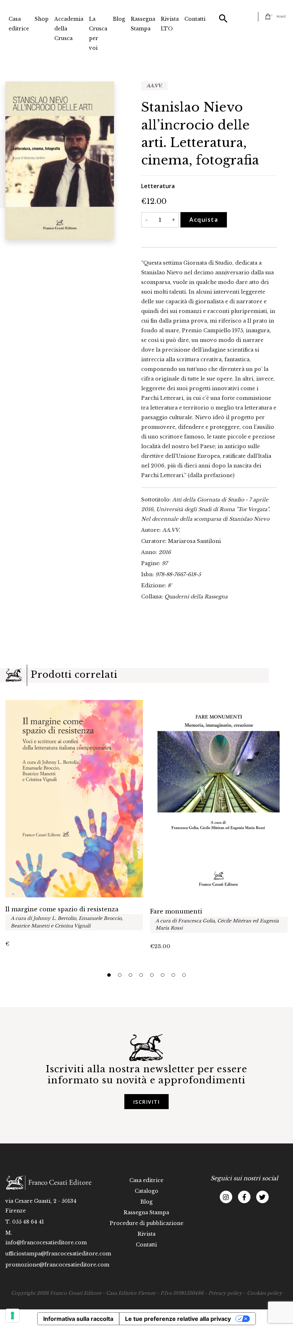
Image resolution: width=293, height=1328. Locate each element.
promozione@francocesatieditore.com (57, 1264)
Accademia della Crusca (68, 28)
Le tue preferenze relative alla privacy (178, 1318)
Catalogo (146, 1191)
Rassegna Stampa (143, 24)
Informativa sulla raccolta (78, 1318)
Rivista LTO (170, 24)
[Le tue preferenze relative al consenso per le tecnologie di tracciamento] (12, 1315)
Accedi (281, 16)
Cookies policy (264, 1293)
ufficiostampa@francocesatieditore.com (58, 1253)
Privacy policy (225, 1293)
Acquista (203, 220)
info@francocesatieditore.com (46, 1242)
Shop (42, 19)
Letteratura (158, 186)
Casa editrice (19, 24)
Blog (119, 19)
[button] (109, 975)
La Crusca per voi (98, 33)
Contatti (194, 19)
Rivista (146, 1234)
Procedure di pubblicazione (146, 1223)
